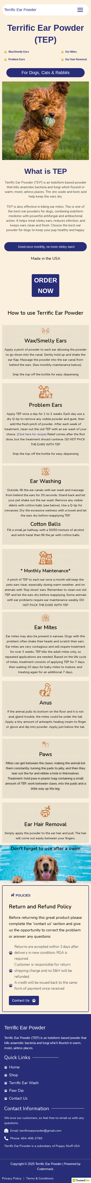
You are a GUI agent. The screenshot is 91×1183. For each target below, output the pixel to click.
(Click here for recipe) (32, 434)
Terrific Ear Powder (20, 10)
